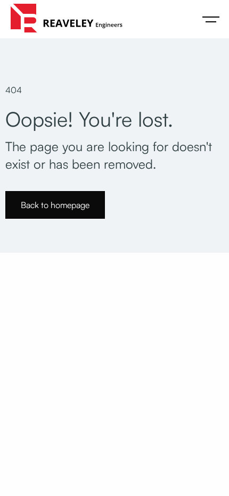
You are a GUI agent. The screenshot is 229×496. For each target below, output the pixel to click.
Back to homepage (55, 205)
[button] (211, 19)
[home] (63, 19)
